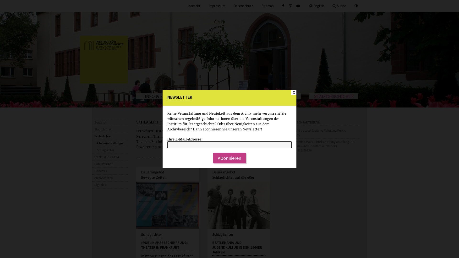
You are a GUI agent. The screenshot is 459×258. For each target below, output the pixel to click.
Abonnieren (229, 158)
